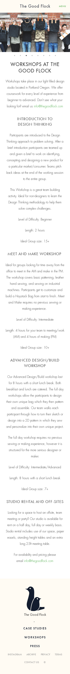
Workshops (35, 637)
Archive (31, 654)
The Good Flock (35, 6)
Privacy (45, 654)
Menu (62, 6)
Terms (58, 654)
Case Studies (35, 628)
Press (35, 646)
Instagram (15, 654)
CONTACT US (31, 662)
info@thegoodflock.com (48, 106)
